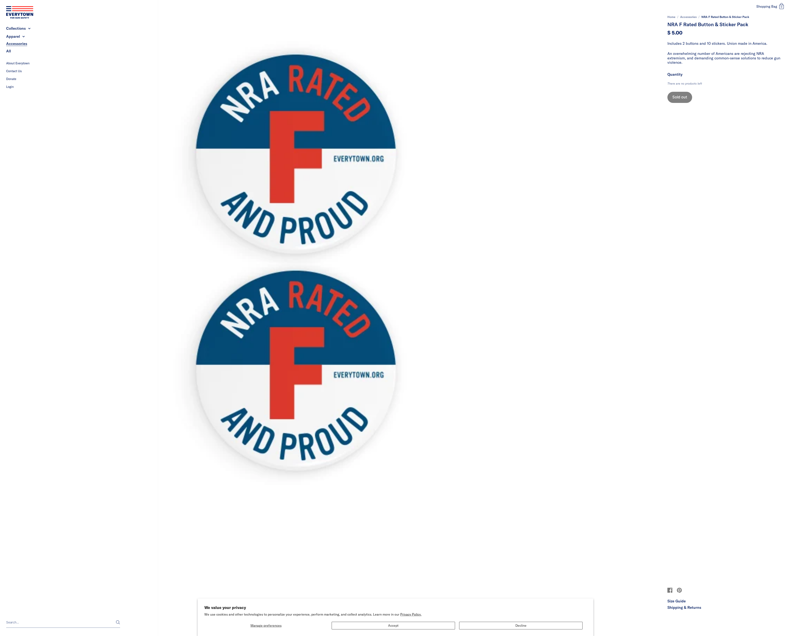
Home (671, 17)
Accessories (688, 17)
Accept (393, 625)
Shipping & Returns (684, 607)
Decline (521, 625)
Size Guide (676, 601)
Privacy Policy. (410, 614)
